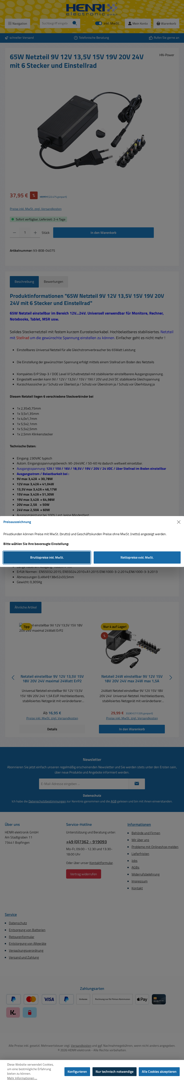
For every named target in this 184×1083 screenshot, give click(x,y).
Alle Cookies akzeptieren (159, 1071)
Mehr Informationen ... (22, 1078)
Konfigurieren (77, 1071)
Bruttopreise (47, 557)
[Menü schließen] (178, 522)
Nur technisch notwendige (114, 1071)
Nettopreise (137, 557)
